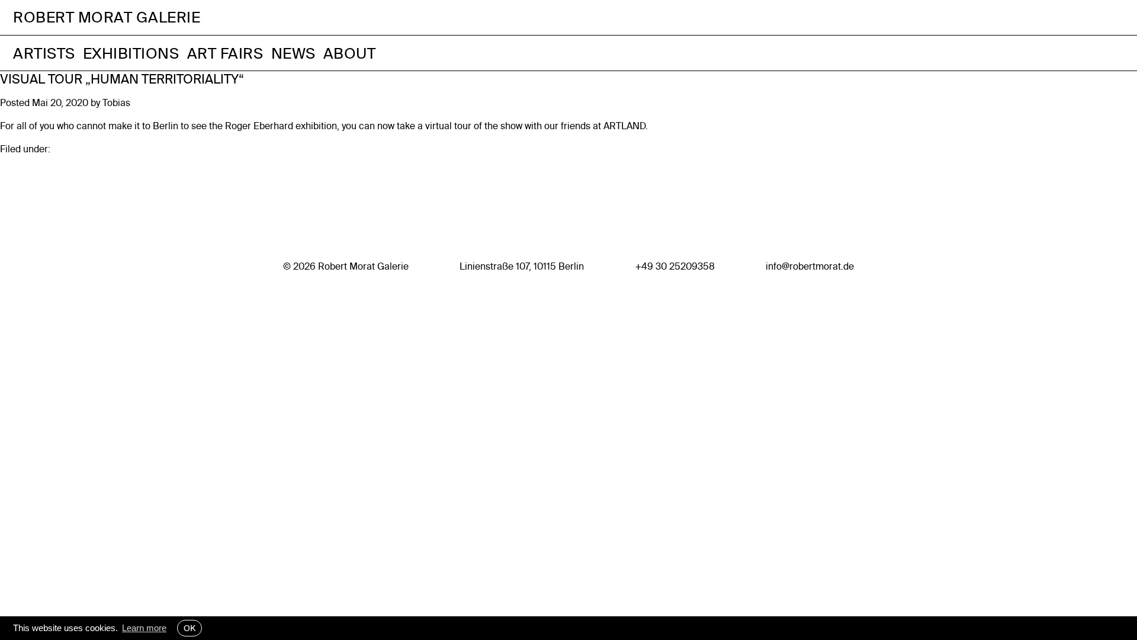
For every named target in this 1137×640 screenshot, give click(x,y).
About (349, 53)
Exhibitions (131, 53)
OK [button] (189, 628)
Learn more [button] (144, 628)
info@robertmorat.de (810, 266)
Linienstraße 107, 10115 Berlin (522, 266)
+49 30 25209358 (675, 266)
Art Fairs (225, 53)
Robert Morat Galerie (106, 17)
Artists (44, 53)
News (293, 53)
